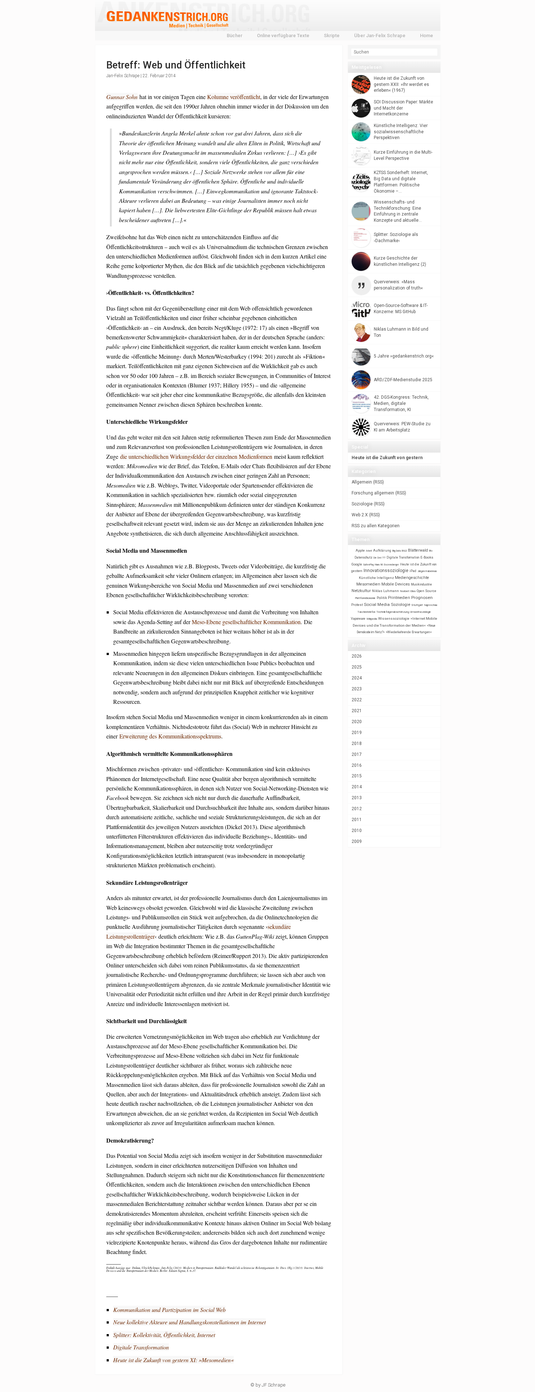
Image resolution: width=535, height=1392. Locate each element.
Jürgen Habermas (427, 571)
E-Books (426, 557)
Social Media (377, 604)
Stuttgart (417, 605)
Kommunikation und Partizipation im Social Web (169, 1309)
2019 (357, 732)
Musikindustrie (421, 584)
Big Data (396, 550)
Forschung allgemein (373, 493)
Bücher (234, 35)
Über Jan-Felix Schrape (379, 35)
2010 (357, 830)
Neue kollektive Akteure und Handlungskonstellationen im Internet (189, 1322)
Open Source (426, 591)
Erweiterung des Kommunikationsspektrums (170, 736)
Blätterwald (418, 550)
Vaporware (358, 618)
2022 (357, 699)
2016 (357, 765)
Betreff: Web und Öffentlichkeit (175, 65)
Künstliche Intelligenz (376, 578)
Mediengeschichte (412, 577)
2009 (357, 841)
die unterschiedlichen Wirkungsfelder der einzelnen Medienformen (196, 456)
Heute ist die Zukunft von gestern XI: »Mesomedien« (173, 1360)
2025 (357, 667)
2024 (357, 678)
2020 (357, 721)
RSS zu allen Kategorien (376, 525)
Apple (360, 550)
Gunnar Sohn (122, 96)
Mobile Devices (395, 584)
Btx (430, 550)
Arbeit (369, 550)
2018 (357, 743)
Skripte (332, 35)
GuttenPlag (368, 564)
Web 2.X (360, 514)
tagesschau (430, 605)
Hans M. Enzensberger (387, 564)
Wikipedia (371, 618)
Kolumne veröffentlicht (233, 96)
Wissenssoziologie (393, 618)
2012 (357, 808)
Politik (382, 598)
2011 (357, 819)
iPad (412, 571)
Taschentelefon (366, 612)
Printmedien (399, 597)
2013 (357, 797)
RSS (378, 482)
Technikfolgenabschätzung (392, 612)
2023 (357, 688)
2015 (357, 775)
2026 (357, 656)
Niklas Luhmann (385, 591)
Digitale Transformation (141, 1347)
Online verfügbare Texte (283, 35)
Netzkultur (361, 590)
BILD (404, 550)
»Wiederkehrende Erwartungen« (409, 632)
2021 (357, 710)
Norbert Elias (408, 591)
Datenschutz (363, 557)
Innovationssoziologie (386, 570)
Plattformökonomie (365, 598)
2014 (357, 786)
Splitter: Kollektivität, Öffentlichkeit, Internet (164, 1334)
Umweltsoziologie (420, 612)
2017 (357, 754)
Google (357, 564)
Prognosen (422, 597)
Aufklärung (382, 550)
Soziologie (362, 503)
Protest (357, 605)
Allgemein (362, 482)
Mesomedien (368, 584)
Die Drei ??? (379, 557)
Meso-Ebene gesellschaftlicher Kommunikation (246, 622)
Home (426, 35)
